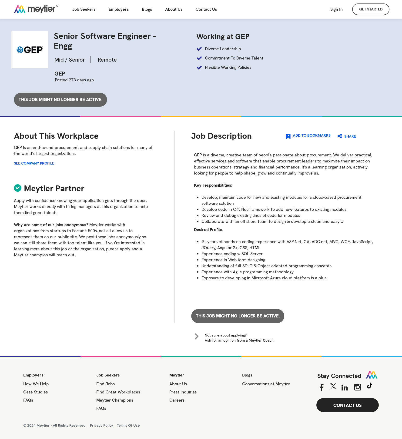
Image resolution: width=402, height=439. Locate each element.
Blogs (147, 9)
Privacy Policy (101, 425)
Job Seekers (83, 9)
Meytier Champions (114, 400)
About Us (173, 9)
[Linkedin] (345, 388)
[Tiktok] (369, 386)
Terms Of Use (128, 425)
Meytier (176, 375)
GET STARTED (371, 9)
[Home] (36, 9)
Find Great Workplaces (118, 392)
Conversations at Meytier (266, 383)
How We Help (36, 383)
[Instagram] (357, 387)
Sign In (336, 9)
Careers (176, 400)
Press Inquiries (183, 392)
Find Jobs (105, 383)
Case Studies (35, 392)
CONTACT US (347, 405)
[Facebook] (321, 388)
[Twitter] (333, 387)
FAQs (28, 400)
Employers (119, 9)
